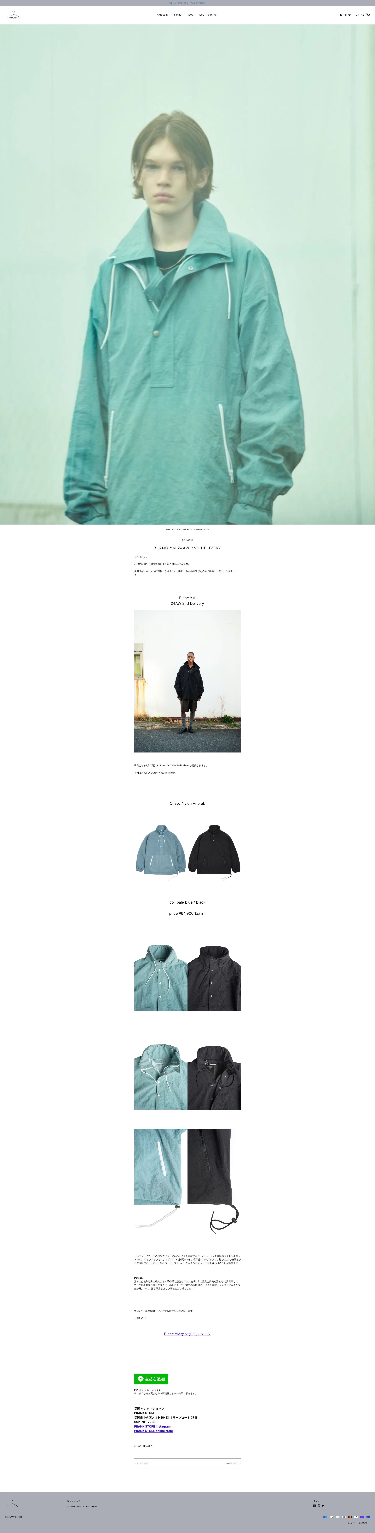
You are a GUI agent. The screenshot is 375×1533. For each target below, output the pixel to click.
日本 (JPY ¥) (362, 1523)
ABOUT (191, 15)
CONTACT (95, 1506)
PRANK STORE (16, 1517)
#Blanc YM (148, 1446)
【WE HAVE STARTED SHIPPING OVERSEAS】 (187, 3)
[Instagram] (345, 15)
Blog (176, 530)
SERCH (86, 1506)
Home (169, 530)
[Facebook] (341, 15)
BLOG (201, 15)
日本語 (350, 1523)
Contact (213, 15)
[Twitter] (349, 15)
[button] (363, 15)
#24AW (137, 1446)
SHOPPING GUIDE (74, 1506)
